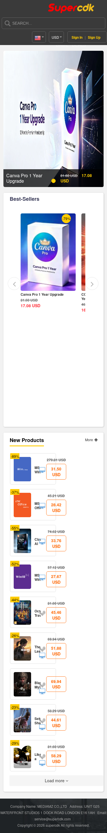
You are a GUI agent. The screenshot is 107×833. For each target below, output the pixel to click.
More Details (47, 286)
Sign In (77, 37)
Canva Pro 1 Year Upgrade (40, 294)
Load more (55, 780)
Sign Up (94, 37)
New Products (27, 440)
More (89, 439)
